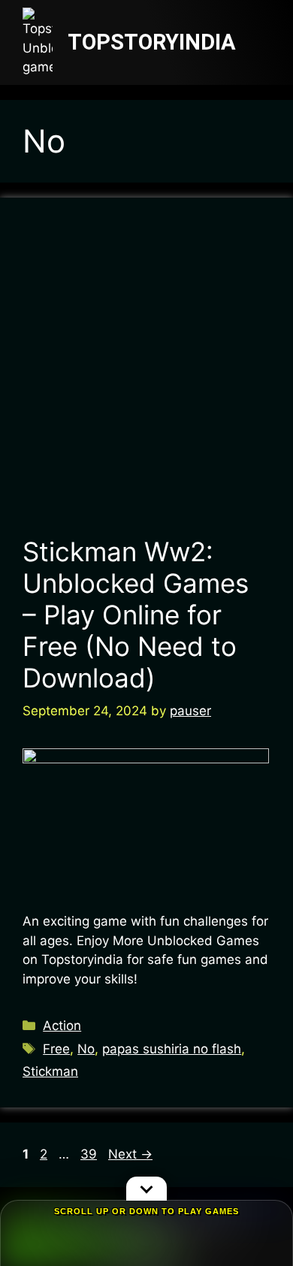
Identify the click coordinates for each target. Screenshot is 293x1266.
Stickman (50, 1071)
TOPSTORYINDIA (152, 42)
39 (90, 1154)
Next (130, 1154)
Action (62, 1025)
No (86, 1048)
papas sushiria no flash (171, 1048)
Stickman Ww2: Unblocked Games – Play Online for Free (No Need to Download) (136, 614)
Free (56, 1048)
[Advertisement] (146, 374)
